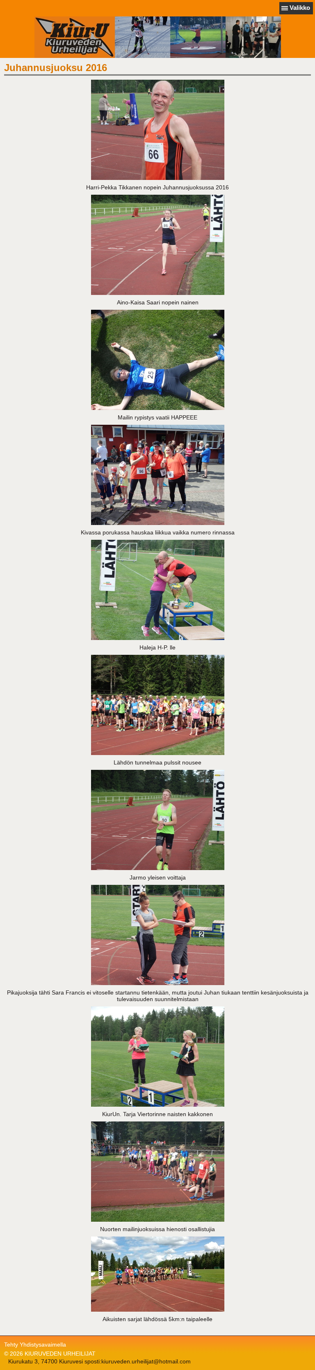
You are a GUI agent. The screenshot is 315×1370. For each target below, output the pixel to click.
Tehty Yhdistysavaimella (35, 1344)
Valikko (300, 7)
